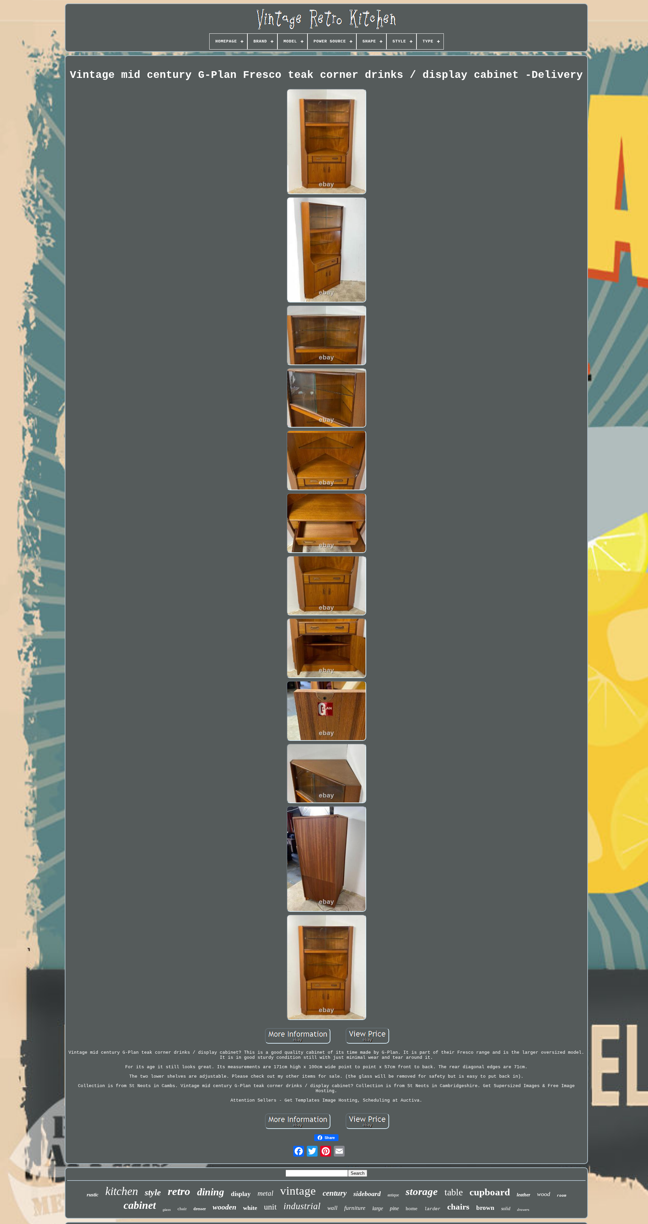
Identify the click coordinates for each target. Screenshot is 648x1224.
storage (422, 1191)
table (453, 1192)
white (250, 1207)
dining (210, 1191)
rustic (93, 1194)
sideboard (367, 1193)
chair (182, 1208)
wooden (224, 1207)
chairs (458, 1206)
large (377, 1208)
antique (393, 1195)
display (241, 1193)
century (335, 1193)
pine (394, 1208)
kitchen (121, 1191)
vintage (298, 1190)
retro (179, 1191)
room (561, 1196)
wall (332, 1208)
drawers (523, 1209)
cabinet (140, 1205)
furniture (355, 1208)
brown (485, 1207)
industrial (302, 1206)
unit (270, 1206)
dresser (199, 1208)
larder (432, 1209)
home (411, 1208)
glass (167, 1210)
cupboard (489, 1192)
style (153, 1192)
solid (505, 1208)
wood (543, 1194)
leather (523, 1194)
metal (265, 1193)
